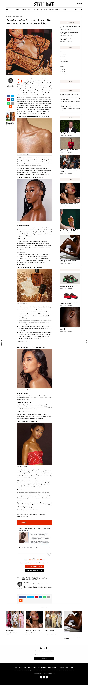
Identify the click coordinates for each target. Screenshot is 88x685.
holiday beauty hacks (43, 578)
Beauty (7, 16)
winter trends (34, 579)
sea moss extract (32, 334)
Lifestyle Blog (62, 56)
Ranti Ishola (10, 85)
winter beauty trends (26, 579)
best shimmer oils (29, 577)
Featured (43, 577)
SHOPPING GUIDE (13, 16)
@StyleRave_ (25, 516)
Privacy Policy (36, 667)
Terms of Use (43, 667)
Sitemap (71, 667)
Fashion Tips (62, 64)
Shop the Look (62, 54)
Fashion (8, 630)
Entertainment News (64, 59)
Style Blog (62, 66)
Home (16, 667)
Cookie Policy (61, 667)
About (20, 667)
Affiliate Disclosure (52, 667)
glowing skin (35, 578)
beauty (23, 577)
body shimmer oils (37, 577)
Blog (25, 667)
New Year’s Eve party (30, 103)
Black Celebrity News (64, 61)
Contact (30, 667)
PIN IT (35, 135)
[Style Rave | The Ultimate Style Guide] (44, 4)
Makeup (30, 630)
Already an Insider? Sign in (35, 570)
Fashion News (62, 71)
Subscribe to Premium (34, 566)
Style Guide (12, 630)
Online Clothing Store (64, 73)
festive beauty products (27, 578)
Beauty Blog (62, 69)
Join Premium (78, 3)
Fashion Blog (62, 51)
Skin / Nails (19, 16)
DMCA (67, 667)
